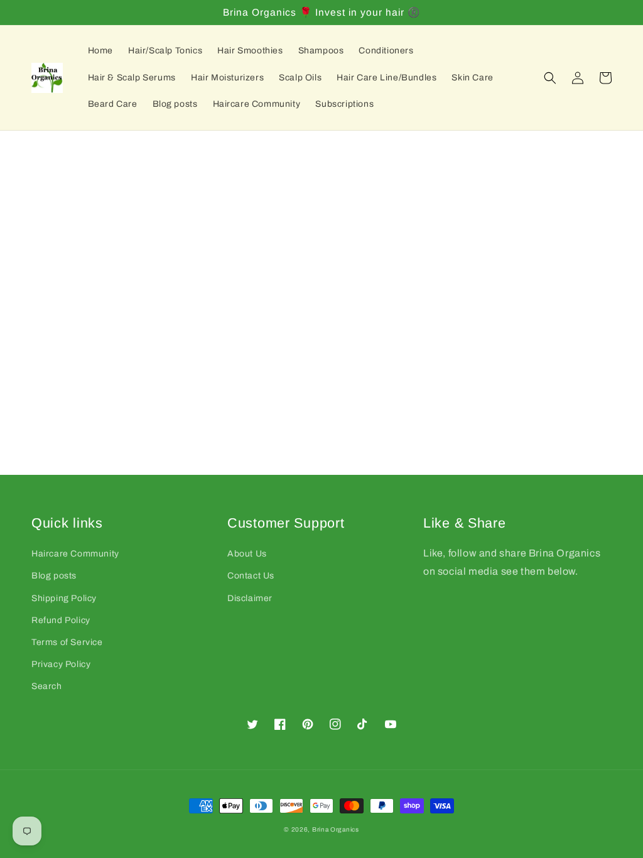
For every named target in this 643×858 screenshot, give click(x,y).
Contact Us (250, 575)
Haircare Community (75, 553)
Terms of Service (67, 642)
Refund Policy (60, 620)
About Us (247, 553)
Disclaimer (250, 598)
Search (46, 686)
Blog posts (54, 575)
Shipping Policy (64, 598)
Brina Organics (335, 829)
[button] (550, 78)
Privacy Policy (60, 664)
